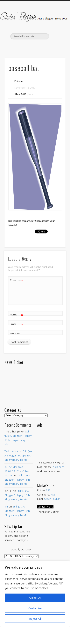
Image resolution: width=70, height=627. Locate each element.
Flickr (42, 46)
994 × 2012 (20, 94)
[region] (35, 594)
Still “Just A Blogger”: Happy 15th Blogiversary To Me (18, 455)
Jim (6, 506)
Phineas (18, 81)
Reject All (35, 618)
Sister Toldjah (52, 499)
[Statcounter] (45, 507)
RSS (48, 490)
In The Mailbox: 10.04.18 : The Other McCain (16, 471)
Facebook (18, 46)
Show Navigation (56, 35)
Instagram (51, 46)
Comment (16, 281)
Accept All (35, 598)
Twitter (26, 46)
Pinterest (34, 46)
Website (15, 333)
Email (16, 324)
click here (58, 467)
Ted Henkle (11, 451)
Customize (35, 608)
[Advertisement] (51, 440)
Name (16, 315)
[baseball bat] (35, 156)
